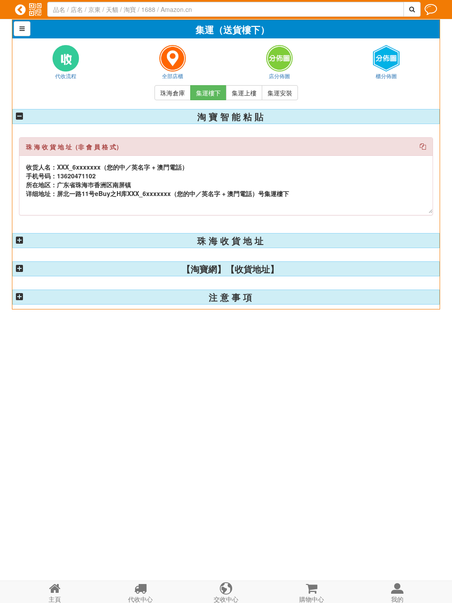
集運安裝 (279, 92)
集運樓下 (208, 92)
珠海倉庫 (172, 92)
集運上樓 (244, 92)
